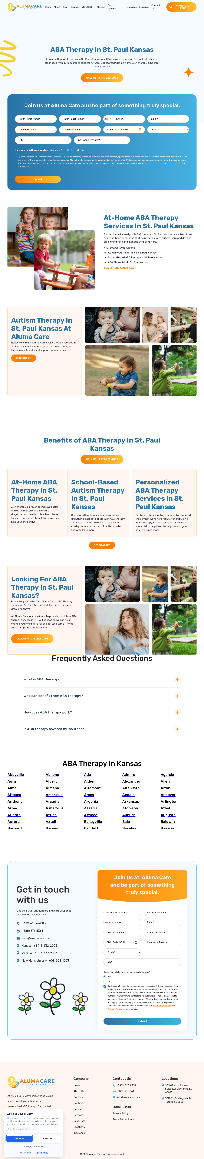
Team (65, 7)
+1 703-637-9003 (45, 953)
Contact (78, 1103)
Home (48, 7)
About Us (79, 1091)
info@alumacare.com (36, 938)
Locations (87, 7)
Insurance (144, 7)
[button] (88, 7)
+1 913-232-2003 (34, 923)
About (57, 7)
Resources (131, 7)
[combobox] (108, 119)
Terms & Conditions (123, 1119)
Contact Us (155, 7)
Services (75, 7)
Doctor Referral (112, 7)
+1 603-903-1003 (57, 960)
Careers (101, 7)
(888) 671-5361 (33, 931)
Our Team (79, 1097)
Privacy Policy (120, 1113)
